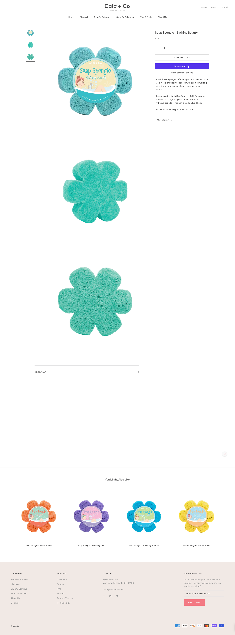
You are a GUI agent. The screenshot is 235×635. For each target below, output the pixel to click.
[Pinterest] (117, 595)
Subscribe (194, 602)
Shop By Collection (125, 17)
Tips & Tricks (146, 17)
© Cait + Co (15, 626)
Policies (61, 593)
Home (71, 17)
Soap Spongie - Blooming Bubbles (144, 545)
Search (214, 7)
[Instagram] (110, 595)
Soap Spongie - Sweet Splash (38, 545)
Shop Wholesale (19, 593)
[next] (226, 518)
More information (164, 120)
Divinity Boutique (19, 589)
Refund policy (63, 603)
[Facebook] (104, 595)
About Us (162, 17)
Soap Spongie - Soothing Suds (91, 545)
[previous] (8, 518)
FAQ (59, 589)
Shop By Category (102, 17)
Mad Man (15, 584)
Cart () (224, 7)
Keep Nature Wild (19, 579)
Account (203, 7)
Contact (14, 603)
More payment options (182, 72)
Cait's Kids (62, 579)
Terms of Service (65, 598)
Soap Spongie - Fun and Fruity (196, 545)
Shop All (84, 17)
